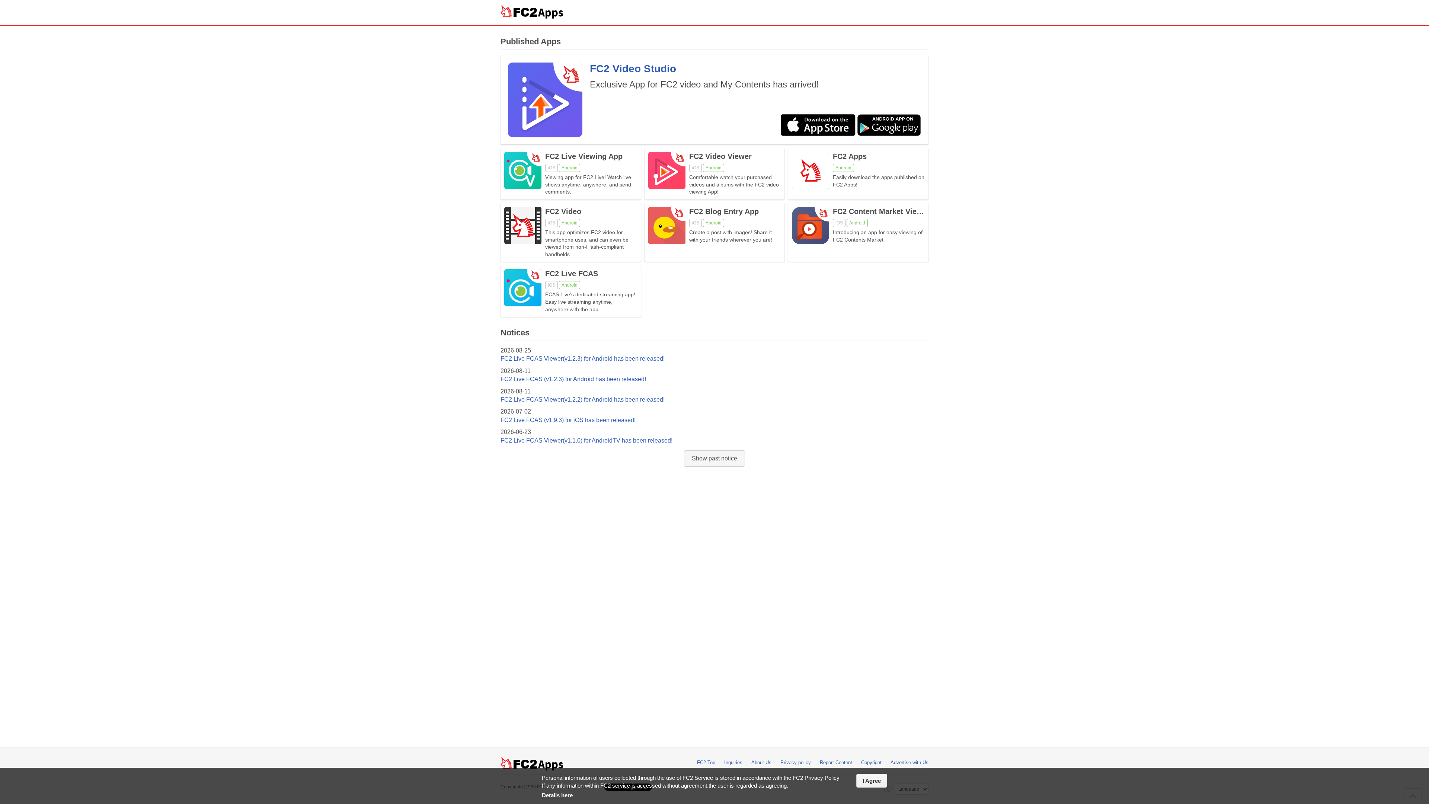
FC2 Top (706, 762)
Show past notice (714, 458)
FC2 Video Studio (633, 68)
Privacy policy (795, 762)
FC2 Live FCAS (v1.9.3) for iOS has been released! (568, 420)
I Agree (872, 781)
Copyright (871, 762)
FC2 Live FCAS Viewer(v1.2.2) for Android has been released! (583, 399)
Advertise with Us (909, 762)
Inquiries (733, 762)
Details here (557, 795)
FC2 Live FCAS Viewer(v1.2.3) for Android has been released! (583, 358)
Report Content (836, 762)
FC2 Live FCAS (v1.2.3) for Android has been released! (573, 379)
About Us (761, 762)
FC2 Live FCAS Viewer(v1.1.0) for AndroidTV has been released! (586, 440)
